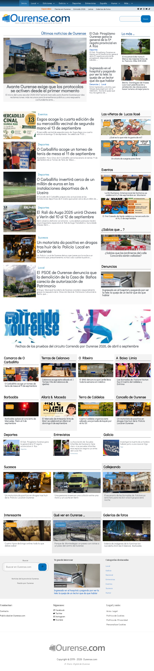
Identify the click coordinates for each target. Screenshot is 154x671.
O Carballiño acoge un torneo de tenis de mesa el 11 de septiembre (66, 151)
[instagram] (144, 9)
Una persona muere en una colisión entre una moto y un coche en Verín (76, 496)
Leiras (90, 9)
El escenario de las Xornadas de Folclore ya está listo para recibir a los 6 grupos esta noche (124, 497)
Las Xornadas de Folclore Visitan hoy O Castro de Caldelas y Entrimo (132, 381)
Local (108, 566)
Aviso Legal (111, 611)
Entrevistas (110, 579)
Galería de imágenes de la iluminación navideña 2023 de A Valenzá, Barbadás (123, 544)
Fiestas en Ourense (63, 9)
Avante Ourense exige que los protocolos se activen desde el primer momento (45, 88)
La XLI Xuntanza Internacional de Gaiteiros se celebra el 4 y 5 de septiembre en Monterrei (126, 193)
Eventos (109, 584)
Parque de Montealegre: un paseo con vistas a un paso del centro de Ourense (76, 544)
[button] (37, 3)
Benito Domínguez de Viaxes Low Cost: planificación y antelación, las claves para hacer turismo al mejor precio (135, 85)
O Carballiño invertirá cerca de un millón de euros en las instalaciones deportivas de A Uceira (65, 186)
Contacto (4, 611)
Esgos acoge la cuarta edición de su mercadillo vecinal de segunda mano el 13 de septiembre (65, 123)
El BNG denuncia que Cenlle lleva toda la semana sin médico (95, 380)
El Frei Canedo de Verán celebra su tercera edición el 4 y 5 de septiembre (126, 217)
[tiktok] (149, 9)
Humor (108, 592)
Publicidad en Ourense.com (12, 615)
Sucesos (109, 588)
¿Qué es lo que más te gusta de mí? (126, 137)
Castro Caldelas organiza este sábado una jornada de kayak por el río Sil (95, 421)
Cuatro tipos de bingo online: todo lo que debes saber (24, 544)
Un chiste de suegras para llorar (125, 158)
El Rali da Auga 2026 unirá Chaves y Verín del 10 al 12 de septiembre (66, 214)
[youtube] (147, 9)
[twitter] (141, 9)
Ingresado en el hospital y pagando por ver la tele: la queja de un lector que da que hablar (103, 74)
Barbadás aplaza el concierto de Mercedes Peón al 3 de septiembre (20, 421)
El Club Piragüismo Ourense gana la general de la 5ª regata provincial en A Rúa (103, 39)
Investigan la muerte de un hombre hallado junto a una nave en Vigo (134, 442)
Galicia (108, 570)
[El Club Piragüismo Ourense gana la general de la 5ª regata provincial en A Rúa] (11, 447)
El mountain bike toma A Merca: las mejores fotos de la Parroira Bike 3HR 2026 (135, 58)
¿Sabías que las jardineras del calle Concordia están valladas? (126, 254)
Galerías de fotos (103, 9)
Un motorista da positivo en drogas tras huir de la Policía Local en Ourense (67, 247)
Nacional (109, 575)
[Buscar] (42, 567)
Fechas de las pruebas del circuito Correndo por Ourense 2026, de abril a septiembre (77, 346)
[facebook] (138, 9)
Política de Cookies (115, 615)
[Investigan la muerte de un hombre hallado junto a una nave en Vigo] (111, 447)
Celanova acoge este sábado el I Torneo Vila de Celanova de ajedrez (57, 381)
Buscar (145, 19)
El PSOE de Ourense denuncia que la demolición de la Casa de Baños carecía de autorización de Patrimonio (67, 279)
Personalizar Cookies (116, 624)
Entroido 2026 (79, 9)
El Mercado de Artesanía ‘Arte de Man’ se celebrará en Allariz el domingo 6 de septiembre (58, 421)
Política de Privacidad (117, 620)
